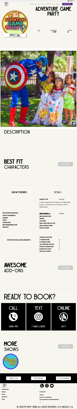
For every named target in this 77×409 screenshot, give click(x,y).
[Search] (40, 402)
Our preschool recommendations (49, 399)
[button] (57, 3)
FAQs (3, 399)
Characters (5, 389)
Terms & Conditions (45, 397)
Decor (3, 394)
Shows (4, 392)
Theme (41, 395)
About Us (4, 397)
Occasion (42, 392)
